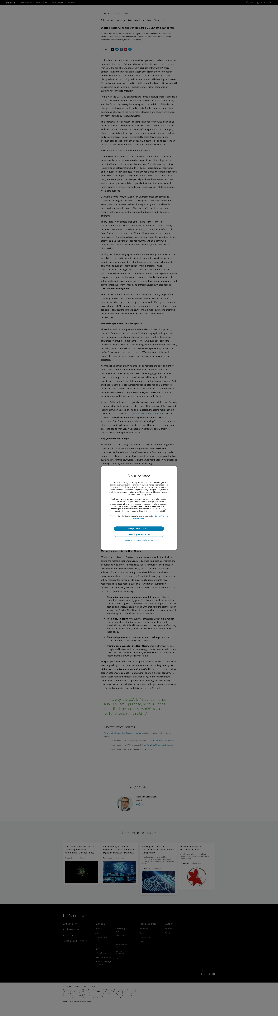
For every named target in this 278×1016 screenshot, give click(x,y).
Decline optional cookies (139, 534)
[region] (139, 508)
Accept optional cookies (139, 529)
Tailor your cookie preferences (139, 540)
